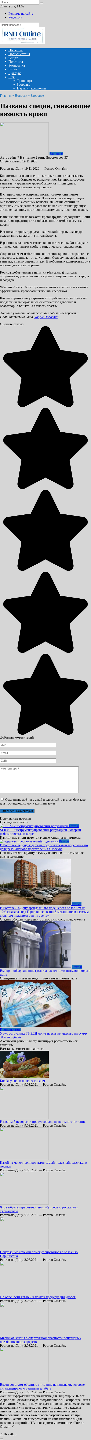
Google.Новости (46, 317)
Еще (11, 77)
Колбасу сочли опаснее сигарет (22, 1080)
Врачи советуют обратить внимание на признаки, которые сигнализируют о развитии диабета (42, 1386)
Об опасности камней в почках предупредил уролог (38, 1297)
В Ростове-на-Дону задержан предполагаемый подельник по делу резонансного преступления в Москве (44, 847)
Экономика (16, 65)
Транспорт (24, 80)
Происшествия (19, 54)
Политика (15, 61)
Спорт (13, 58)
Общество (15, 50)
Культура (14, 73)
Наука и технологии (31, 88)
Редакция (15, 17)
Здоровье (23, 84)
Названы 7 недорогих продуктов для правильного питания (42, 1121)
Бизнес (13, 69)
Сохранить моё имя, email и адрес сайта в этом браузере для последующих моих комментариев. (42, 801)
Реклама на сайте (20, 13)
